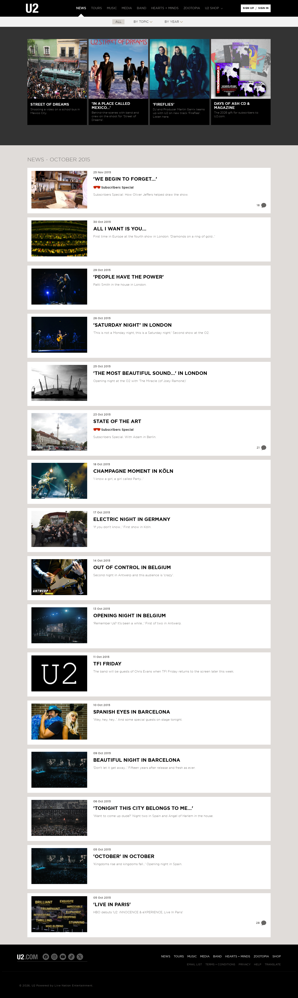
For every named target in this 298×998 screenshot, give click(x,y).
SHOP (276, 956)
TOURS (179, 956)
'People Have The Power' (128, 277)
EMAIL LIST (194, 964)
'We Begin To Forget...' (125, 179)
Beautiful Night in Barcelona (136, 760)
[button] (213, 8)
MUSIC (192, 956)
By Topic (141, 21)
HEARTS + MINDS (237, 956)
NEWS (165, 956)
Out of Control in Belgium (132, 567)
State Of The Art (117, 421)
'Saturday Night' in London (132, 325)
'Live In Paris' (112, 904)
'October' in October (123, 856)
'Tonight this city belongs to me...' (143, 808)
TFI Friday (107, 664)
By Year (172, 21)
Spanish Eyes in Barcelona (131, 712)
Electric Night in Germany (131, 519)
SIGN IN (264, 9)
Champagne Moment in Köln (133, 471)
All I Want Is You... (119, 229)
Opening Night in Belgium (129, 615)
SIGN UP (249, 9)
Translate (273, 964)
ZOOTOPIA (261, 956)
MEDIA (205, 956)
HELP (257, 964)
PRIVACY (245, 964)
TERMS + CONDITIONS (220, 964)
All (118, 21)
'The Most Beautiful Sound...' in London (150, 373)
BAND (217, 956)
